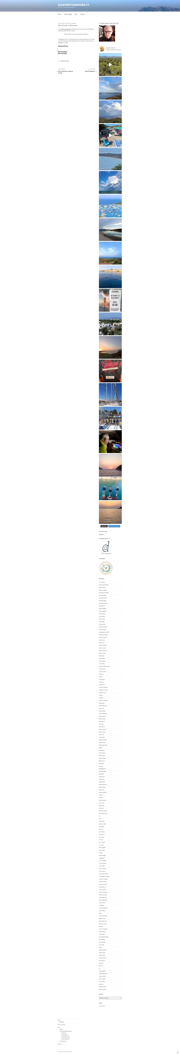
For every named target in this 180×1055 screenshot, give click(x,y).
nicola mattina (102, 910)
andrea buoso (102, 619)
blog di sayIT (101, 655)
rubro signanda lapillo (103, 936)
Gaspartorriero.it (73, 4)
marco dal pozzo (102, 863)
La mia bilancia (62, 1041)
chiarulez (101, 676)
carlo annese (102, 663)
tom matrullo (102, 981)
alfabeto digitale (102, 608)
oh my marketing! (103, 915)
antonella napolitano (103, 634)
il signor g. (101, 795)
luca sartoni (101, 837)
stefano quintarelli (103, 973)
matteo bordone (102, 889)
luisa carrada (102, 850)
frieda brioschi (102, 755)
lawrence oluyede (103, 810)
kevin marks (101, 802)
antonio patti (102, 640)
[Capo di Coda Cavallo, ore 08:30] (110, 158)
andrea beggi (102, 616)
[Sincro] (110, 488)
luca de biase (102, 831)
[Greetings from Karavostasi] (110, 512)
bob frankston (102, 658)
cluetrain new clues (103, 690)
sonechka (101, 963)
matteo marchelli (103, 894)
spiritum (101, 965)
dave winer (101, 708)
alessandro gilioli (102, 600)
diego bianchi (102, 721)
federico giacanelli (103, 745)
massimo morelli (102, 881)
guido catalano (102, 787)
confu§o (101, 695)
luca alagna (101, 826)
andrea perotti (102, 624)
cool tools (101, 697)
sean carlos (101, 944)
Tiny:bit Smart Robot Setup (65, 1031)
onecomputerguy (65, 29)
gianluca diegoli (102, 758)
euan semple (102, 737)
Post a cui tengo (68, 14)
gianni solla (101, 763)
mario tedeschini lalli (103, 873)
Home (59, 14)
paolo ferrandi (102, 918)
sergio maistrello (102, 950)
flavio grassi (101, 750)
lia (99, 816)
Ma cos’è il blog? (62, 53)
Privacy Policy (102, 1006)
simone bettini (102, 955)
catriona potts (102, 669)
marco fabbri (102, 866)
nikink (100, 913)
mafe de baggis (102, 855)
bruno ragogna (102, 661)
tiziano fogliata (102, 978)
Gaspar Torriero (71, 23)
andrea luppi (101, 621)
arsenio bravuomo (103, 650)
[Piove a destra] (110, 88)
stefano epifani (102, 971)
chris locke (101, 682)
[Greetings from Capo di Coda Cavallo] (110, 347)
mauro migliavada (103, 900)
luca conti (101, 829)
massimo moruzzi (103, 884)
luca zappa (101, 845)
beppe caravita (102, 653)
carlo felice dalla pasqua (104, 666)
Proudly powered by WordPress (65, 1051)
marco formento (102, 868)
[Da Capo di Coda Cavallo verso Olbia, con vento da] (110, 64)
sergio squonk (102, 952)
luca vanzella (102, 842)
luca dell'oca (101, 834)
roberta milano (102, 931)
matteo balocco (102, 887)
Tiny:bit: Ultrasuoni (65, 1039)
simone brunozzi (102, 957)
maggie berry (102, 858)
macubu (101, 852)
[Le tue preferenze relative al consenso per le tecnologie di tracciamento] (177, 1052)
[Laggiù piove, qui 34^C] (110, 182)
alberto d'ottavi (102, 587)
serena (100, 947)
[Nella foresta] (110, 394)
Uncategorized (64, 61)
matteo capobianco (103, 892)
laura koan (101, 808)
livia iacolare (101, 821)
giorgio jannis (102, 776)
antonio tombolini (103, 645)
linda (100, 818)
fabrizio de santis (102, 739)
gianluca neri (102, 760)
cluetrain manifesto (103, 687)
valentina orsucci (103, 986)
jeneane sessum (102, 800)
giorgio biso (101, 774)
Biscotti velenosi (62, 51)
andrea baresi (102, 613)
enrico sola (101, 734)
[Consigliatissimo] (110, 370)
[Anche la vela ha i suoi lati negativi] (110, 418)
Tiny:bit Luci (64, 1033)
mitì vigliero (101, 905)
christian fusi (102, 684)
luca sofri (101, 839)
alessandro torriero (103, 603)
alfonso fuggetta (102, 611)
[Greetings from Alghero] (110, 276)
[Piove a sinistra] (110, 111)
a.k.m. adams (102, 582)
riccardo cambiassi (103, 929)
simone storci (102, 960)
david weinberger (103, 713)
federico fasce (102, 742)
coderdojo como (102, 692)
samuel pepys (102, 939)
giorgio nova (101, 779)
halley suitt (101, 789)
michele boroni (102, 902)
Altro (76, 14)
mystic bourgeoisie (103, 908)
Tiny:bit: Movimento (65, 1037)
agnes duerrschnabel (103, 584)
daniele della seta (103, 705)
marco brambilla (102, 860)
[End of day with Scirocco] (110, 253)
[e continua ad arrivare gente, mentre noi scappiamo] (110, 135)
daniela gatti (101, 703)
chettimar (101, 674)
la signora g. (101, 805)
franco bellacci (102, 753)
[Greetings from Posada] (110, 229)
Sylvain (60, 42)
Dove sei (83, 14)
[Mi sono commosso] (110, 300)
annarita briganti (102, 629)
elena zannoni (102, 732)
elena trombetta (102, 729)
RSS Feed (61, 1022)
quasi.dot (101, 926)
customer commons (103, 700)
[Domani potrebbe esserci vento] (110, 441)
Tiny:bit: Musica (64, 1035)
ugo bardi (101, 984)
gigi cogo (101, 766)
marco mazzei (102, 871)
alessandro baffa (102, 595)
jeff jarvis (101, 797)
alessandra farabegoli (104, 592)
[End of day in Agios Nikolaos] (110, 465)
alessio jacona (102, 605)
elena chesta (102, 726)
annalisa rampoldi (103, 626)
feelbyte (101, 747)
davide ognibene (102, 716)
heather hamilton (103, 792)
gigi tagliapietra (102, 768)
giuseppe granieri (103, 784)
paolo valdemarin (103, 921)
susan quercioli (102, 976)
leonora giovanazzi (103, 813)
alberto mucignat (103, 590)
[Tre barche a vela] (110, 206)
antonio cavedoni (103, 637)
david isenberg (102, 711)
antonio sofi (101, 642)
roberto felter (102, 934)
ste (99, 968)
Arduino (61, 1029)
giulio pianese (102, 781)
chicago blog (102, 679)
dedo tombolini (102, 718)
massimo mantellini (103, 879)
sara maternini (102, 942)
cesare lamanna (102, 671)
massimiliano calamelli (104, 876)
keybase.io (101, 534)
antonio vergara (102, 648)
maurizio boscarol (103, 897)
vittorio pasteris (102, 989)
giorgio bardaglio (102, 771)
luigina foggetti (102, 847)
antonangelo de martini (104, 632)
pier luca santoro (102, 923)
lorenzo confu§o (102, 823)
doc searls (101, 724)
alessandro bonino (103, 598)
